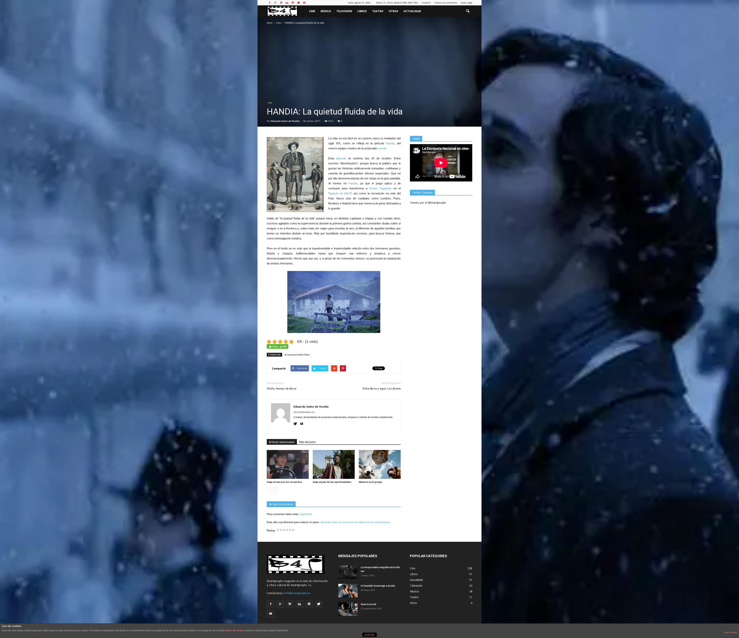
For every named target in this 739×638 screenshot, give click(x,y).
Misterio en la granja (370, 482)
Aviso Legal (466, 2)
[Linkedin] (287, 2)
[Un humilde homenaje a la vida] (348, 590)
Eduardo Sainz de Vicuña (285, 121)
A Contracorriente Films (297, 354)
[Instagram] (281, 2)
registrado (305, 514)
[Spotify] (293, 2)
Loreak (381, 148)
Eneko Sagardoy (381, 188)
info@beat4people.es (297, 593)
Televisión (344, 11)
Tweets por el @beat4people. (428, 202)
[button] (467, 11)
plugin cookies (730, 632)
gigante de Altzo (339, 193)
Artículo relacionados (282, 442)
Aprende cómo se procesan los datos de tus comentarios (355, 522)
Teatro (377, 11)
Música (326, 11)
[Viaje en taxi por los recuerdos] (288, 464)
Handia (390, 143)
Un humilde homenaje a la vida (378, 585)
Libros (362, 11)
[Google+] (275, 2)
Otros (393, 11)
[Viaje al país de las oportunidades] (334, 464)
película (341, 158)
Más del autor (307, 442)
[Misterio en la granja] (380, 464)
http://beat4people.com (304, 412)
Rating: (271, 530)
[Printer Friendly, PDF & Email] (277, 346)
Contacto (426, 2)
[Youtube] (304, 2)
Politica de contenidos (445, 2)
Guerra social (368, 604)
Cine (312, 11)
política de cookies (234, 630)
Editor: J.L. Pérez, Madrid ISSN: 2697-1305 (397, 2)
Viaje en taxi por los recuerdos (284, 482)
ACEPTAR (369, 635)
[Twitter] (298, 2)
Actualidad (412, 11)
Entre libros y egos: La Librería (382, 388)
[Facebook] (270, 2)
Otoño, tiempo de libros (281, 388)
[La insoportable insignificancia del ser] (348, 572)
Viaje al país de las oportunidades (332, 482)
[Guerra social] (348, 609)
